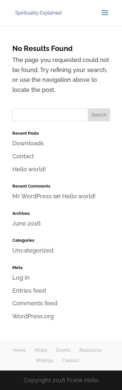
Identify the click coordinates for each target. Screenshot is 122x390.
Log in (21, 277)
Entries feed (29, 290)
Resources (90, 350)
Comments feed (34, 303)
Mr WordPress (32, 196)
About (40, 350)
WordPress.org (33, 316)
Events (63, 350)
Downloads (28, 143)
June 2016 (26, 223)
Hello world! (29, 169)
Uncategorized (32, 250)
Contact (23, 156)
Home (19, 350)
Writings (44, 360)
